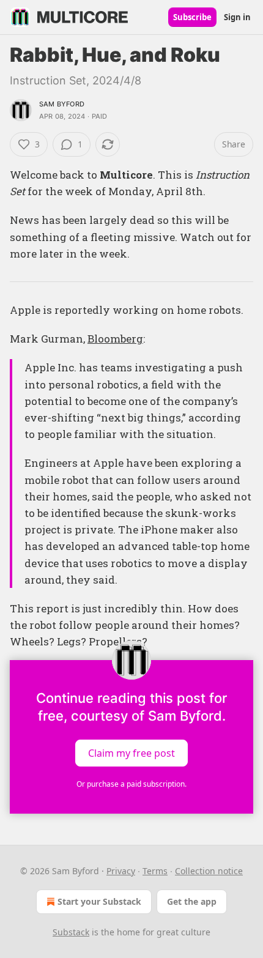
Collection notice (209, 871)
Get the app (192, 901)
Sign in (237, 17)
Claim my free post (131, 752)
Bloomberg (115, 339)
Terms (155, 871)
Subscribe (192, 17)
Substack (71, 932)
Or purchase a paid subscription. (131, 784)
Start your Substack (99, 901)
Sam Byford (61, 104)
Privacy (120, 871)
